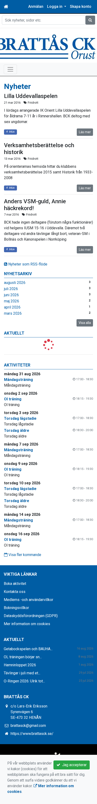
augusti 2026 (14, 282)
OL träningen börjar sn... (23, 657)
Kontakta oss (14, 591)
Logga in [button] (55, 6)
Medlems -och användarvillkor (28, 599)
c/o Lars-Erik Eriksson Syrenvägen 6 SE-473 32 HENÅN (29, 712)
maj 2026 (11, 301)
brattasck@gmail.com (28, 725)
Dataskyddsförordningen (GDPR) (31, 616)
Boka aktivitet (15, 583)
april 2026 (12, 307)
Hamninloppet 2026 (20, 665)
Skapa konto (80, 6)
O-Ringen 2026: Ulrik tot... (24, 681)
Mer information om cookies (27, 624)
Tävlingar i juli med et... (22, 673)
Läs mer (85, 132)
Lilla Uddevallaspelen (30, 96)
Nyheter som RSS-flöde (27, 264)
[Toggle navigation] (10, 69)
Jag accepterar (73, 765)
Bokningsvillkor (16, 607)
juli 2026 (11, 289)
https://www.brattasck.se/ (32, 733)
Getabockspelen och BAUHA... (28, 649)
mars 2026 (13, 313)
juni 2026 (11, 295)
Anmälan (35, 6)
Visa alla (85, 323)
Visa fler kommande (24, 554)
